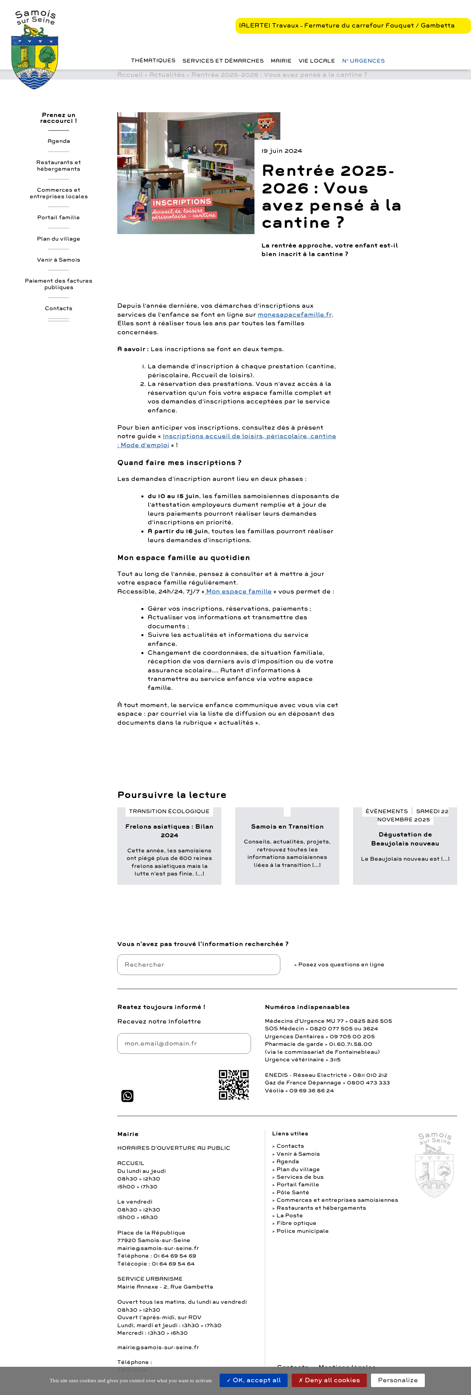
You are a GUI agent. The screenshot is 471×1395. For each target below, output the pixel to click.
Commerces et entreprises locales (59, 193)
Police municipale (303, 1231)
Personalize (398, 1380)
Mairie (281, 60)
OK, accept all (256, 1380)
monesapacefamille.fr (295, 314)
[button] (119, 60)
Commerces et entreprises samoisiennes (337, 1200)
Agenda (59, 141)
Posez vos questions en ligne (341, 964)
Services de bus (300, 1177)
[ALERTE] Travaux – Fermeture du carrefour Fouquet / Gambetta (347, 25)
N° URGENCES (363, 60)
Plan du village (58, 238)
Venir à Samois (58, 259)
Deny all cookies (331, 1380)
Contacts (58, 308)
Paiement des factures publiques (58, 284)
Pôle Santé (293, 1192)
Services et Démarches (223, 60)
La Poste (290, 1215)
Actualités (167, 74)
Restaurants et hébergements (58, 165)
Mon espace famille (238, 591)
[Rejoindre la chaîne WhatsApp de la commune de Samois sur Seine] (127, 1096)
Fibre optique (297, 1223)
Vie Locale (317, 60)
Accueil (130, 74)
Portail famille (58, 217)
